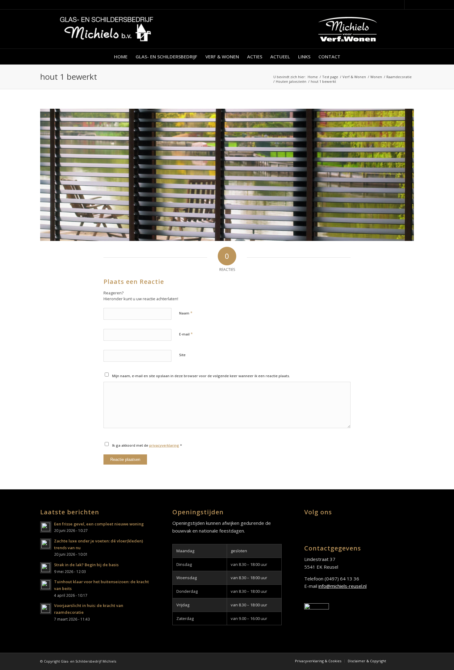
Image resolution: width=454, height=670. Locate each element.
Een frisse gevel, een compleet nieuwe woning (99, 524)
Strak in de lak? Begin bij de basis (86, 564)
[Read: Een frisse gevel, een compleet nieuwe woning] (45, 527)
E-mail (186, 334)
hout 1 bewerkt (68, 76)
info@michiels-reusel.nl (342, 586)
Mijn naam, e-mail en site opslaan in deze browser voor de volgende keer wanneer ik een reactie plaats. (201, 375)
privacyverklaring (164, 445)
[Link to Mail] (409, 4)
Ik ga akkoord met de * (147, 445)
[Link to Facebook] (399, 4)
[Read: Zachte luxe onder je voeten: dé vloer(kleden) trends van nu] (45, 544)
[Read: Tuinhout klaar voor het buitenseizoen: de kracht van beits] (45, 584)
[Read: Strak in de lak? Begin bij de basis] (45, 567)
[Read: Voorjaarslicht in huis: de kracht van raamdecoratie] (45, 608)
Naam (185, 313)
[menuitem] (121, 56)
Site (182, 354)
